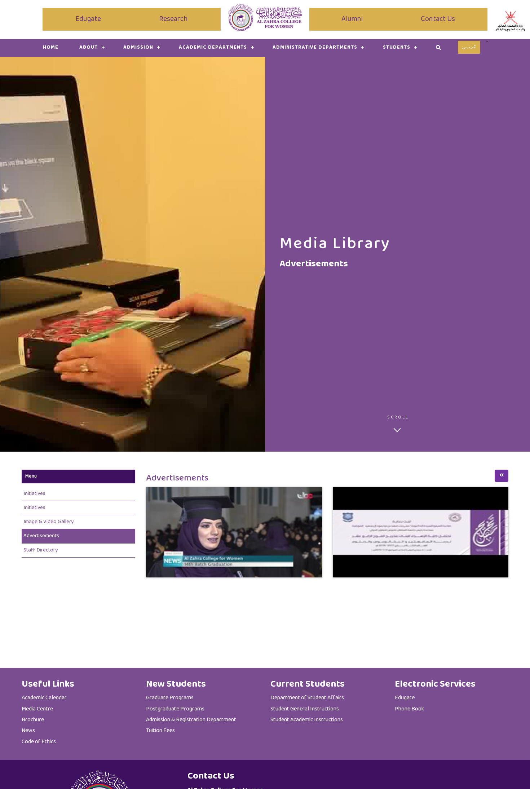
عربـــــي (468, 47)
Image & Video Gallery (48, 521)
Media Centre (37, 709)
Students (396, 47)
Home (50, 47)
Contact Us (438, 19)
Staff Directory (40, 550)
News (28, 731)
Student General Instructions (304, 709)
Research (173, 19)
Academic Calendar (44, 698)
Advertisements (41, 535)
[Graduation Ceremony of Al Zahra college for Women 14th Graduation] (421, 532)
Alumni (352, 19)
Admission (138, 47)
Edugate (88, 19)
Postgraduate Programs (175, 709)
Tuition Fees (160, 731)
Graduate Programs (170, 698)
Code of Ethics (39, 742)
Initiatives (34, 493)
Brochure (33, 720)
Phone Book (409, 709)
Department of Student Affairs (307, 698)
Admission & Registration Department (191, 720)
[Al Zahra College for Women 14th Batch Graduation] (234, 532)
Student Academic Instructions (306, 720)
